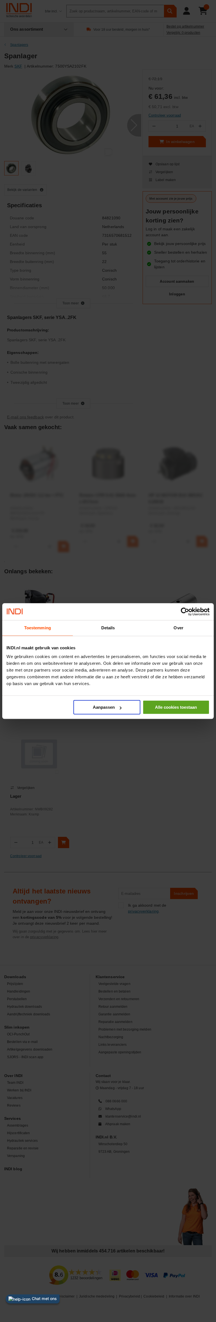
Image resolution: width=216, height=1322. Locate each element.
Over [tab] (178, 627)
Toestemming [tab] (37, 627)
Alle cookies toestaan (176, 707)
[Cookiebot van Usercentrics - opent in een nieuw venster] (185, 611)
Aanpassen (104, 707)
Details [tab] (108, 627)
